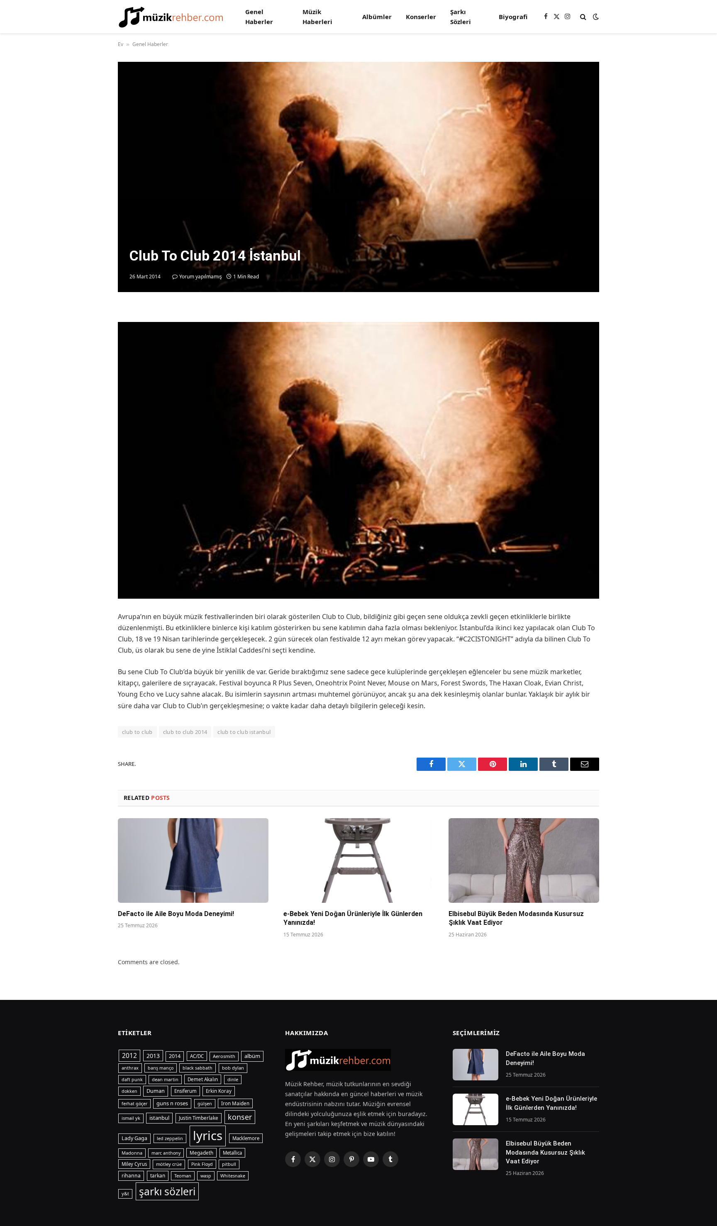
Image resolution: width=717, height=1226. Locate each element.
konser (240, 1117)
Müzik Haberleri (317, 16)
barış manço (160, 1068)
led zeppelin (170, 1138)
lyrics (207, 1135)
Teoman (182, 1175)
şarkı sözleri (167, 1191)
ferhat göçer (134, 1104)
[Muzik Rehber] (171, 17)
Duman (155, 1090)
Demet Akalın (203, 1079)
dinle (232, 1079)
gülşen (205, 1104)
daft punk (132, 1079)
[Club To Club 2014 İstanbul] (358, 177)
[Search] (583, 16)
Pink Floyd (202, 1164)
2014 (174, 1056)
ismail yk (131, 1118)
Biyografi (513, 16)
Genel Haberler (259, 16)
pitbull (229, 1164)
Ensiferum (185, 1091)
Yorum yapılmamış (200, 276)
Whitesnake (232, 1176)
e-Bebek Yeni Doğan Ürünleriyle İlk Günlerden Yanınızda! (352, 918)
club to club (137, 732)
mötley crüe (169, 1164)
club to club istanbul (244, 732)
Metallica (232, 1153)
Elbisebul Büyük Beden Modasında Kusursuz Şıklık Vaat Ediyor (516, 918)
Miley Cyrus (134, 1164)
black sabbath (197, 1068)
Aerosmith (224, 1056)
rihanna (131, 1175)
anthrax (130, 1068)
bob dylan (233, 1068)
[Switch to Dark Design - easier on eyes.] (595, 16)
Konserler (421, 16)
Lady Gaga (134, 1138)
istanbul (159, 1117)
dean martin (165, 1079)
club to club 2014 (185, 732)
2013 (153, 1056)
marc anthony (165, 1153)
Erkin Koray (219, 1091)
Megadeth (201, 1153)
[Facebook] (88, 337)
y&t (125, 1193)
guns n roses (172, 1103)
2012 (129, 1055)
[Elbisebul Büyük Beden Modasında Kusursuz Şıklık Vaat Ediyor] (524, 860)
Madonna (132, 1153)
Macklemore (245, 1138)
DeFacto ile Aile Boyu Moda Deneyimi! (176, 914)
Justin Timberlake (198, 1118)
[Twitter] (88, 356)
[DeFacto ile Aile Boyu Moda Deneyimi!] (193, 860)
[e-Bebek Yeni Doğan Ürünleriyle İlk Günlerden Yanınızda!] (358, 860)
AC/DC (197, 1056)
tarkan (157, 1175)
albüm (252, 1056)
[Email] (88, 413)
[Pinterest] (88, 394)
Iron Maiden (235, 1103)
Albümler (377, 16)
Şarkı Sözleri (460, 16)
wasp (205, 1176)
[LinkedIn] (88, 375)
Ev (120, 44)
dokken (129, 1091)
